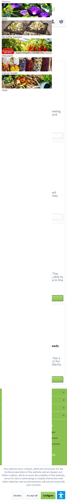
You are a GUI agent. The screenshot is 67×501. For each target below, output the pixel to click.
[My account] (52, 21)
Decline (17, 495)
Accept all (32, 495)
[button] (61, 495)
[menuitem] (52, 21)
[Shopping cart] (61, 21)
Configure (48, 495)
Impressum (54, 443)
